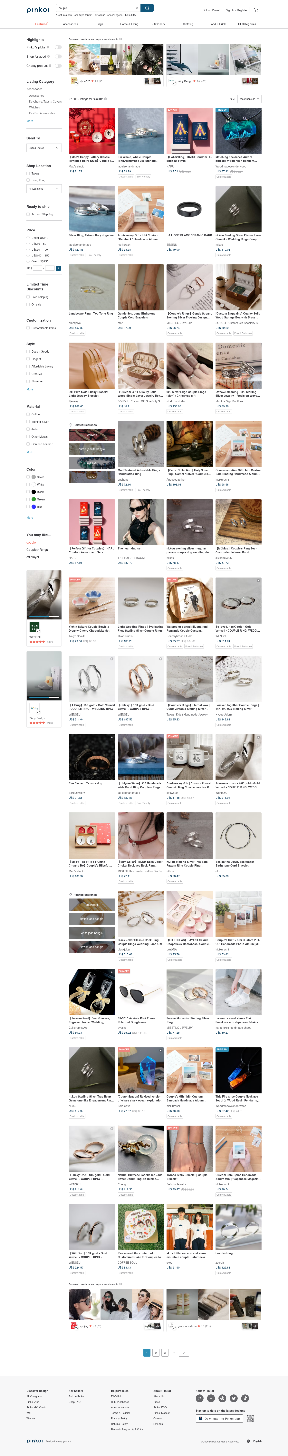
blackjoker (124, 949)
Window (30, 1418)
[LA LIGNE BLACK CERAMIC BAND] (190, 209)
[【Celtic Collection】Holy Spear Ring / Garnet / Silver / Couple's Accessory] (190, 444)
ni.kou (219, 244)
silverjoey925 (224, 558)
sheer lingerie (114, 15)
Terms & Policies (120, 1412)
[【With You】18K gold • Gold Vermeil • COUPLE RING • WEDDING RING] (92, 1227)
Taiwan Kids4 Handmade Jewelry (187, 714)
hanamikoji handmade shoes (233, 1027)
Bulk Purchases (120, 1402)
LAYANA (172, 949)
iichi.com (158, 1423)
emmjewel (75, 323)
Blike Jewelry (77, 793)
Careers (157, 1418)
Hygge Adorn (224, 714)
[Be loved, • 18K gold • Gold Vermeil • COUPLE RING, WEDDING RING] (239, 600)
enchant (123, 479)
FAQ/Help (116, 1396)
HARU (170, 166)
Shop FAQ (75, 1402)
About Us (158, 1396)
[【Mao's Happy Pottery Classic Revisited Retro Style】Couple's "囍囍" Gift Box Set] (92, 131)
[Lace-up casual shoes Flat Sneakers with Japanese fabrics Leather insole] (239, 992)
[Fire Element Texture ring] (92, 757)
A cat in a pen (64, 15)
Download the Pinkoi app (222, 1419)
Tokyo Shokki (77, 636)
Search (147, 8)
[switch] (44, 47)
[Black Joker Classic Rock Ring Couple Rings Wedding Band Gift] (141, 914)
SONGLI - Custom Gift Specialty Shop (239, 323)
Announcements (120, 1407)
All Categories (34, 1396)
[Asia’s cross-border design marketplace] (37, 10)
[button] (58, 268)
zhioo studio (125, 636)
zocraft (220, 1262)
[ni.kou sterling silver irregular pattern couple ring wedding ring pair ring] (190, 522)
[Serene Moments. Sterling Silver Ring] (190, 992)
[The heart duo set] (141, 522)
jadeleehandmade (129, 166)
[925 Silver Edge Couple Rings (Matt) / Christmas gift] (190, 366)
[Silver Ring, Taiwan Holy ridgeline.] (92, 209)
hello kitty (130, 15)
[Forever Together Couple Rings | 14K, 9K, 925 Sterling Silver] (239, 679)
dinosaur (100, 15)
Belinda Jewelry (176, 1184)
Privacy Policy (119, 1418)
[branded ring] (239, 1227)
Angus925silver (176, 479)
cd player (32, 557)
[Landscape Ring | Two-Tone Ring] (92, 287)
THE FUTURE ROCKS (131, 558)
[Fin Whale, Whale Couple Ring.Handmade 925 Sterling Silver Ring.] (141, 131)
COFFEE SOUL (127, 1262)
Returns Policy (119, 1423)
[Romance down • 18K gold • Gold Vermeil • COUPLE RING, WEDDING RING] (239, 757)
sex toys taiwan (83, 15)
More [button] (30, 121)
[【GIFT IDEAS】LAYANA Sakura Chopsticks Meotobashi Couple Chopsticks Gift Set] (190, 914)
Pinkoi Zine (32, 1402)
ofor (120, 323)
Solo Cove (124, 1106)
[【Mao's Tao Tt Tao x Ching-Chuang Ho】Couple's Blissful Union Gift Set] (92, 835)
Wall (28, 1412)
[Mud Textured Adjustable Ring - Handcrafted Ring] (141, 444)
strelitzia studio (176, 401)
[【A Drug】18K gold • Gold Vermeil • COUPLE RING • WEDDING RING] (92, 679)
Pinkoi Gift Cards (36, 1407)
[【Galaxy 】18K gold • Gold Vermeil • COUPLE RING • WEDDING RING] (141, 679)
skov (169, 1262)
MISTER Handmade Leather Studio (140, 871)
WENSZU (221, 636)
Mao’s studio (76, 166)
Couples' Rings (37, 549)
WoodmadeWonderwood (231, 166)
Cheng (122, 1184)
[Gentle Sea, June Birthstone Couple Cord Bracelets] (141, 287)
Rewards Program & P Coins (127, 1429)
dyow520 (172, 793)
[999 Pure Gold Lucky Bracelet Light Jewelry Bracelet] (92, 366)
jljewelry (74, 401)
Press (156, 1402)
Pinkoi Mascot (161, 1412)
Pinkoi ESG (160, 1407)
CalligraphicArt (78, 1027)
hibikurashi (124, 244)
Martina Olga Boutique (229, 401)
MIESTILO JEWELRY (180, 323)
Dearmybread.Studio (179, 636)
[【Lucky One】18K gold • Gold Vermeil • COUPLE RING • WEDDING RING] (92, 1149)
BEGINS (172, 244)
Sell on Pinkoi (211, 10)
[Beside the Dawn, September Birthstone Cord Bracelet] (239, 835)
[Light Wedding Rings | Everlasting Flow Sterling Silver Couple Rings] (141, 600)
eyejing (122, 1027)
